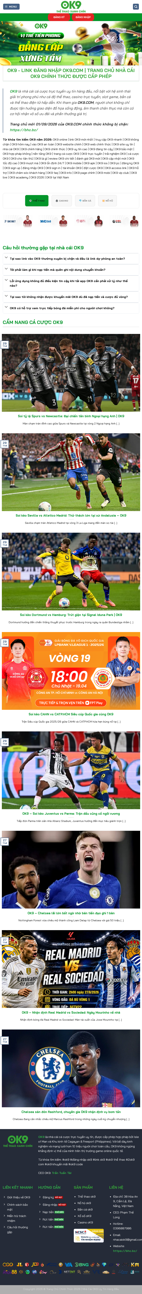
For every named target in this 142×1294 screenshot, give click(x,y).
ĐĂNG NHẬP (83, 17)
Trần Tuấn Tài (61, 1173)
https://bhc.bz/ (125, 1251)
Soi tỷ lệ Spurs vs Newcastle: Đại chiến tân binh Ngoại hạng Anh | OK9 (71, 416)
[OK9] (71, 6)
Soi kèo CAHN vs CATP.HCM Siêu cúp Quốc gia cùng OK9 (71, 714)
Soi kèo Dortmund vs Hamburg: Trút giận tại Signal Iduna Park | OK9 (71, 615)
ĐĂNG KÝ (59, 17)
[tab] (37, 200)
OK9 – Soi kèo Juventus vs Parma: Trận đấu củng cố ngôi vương (71, 813)
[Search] (136, 7)
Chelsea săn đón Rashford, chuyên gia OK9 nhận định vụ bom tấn (71, 1112)
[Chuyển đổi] (6, 257)
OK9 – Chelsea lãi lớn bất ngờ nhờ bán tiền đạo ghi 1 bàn (71, 913)
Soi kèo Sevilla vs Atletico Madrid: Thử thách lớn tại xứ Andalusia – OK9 (71, 515)
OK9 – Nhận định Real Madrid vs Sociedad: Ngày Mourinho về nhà (71, 1012)
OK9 (41, 1137)
